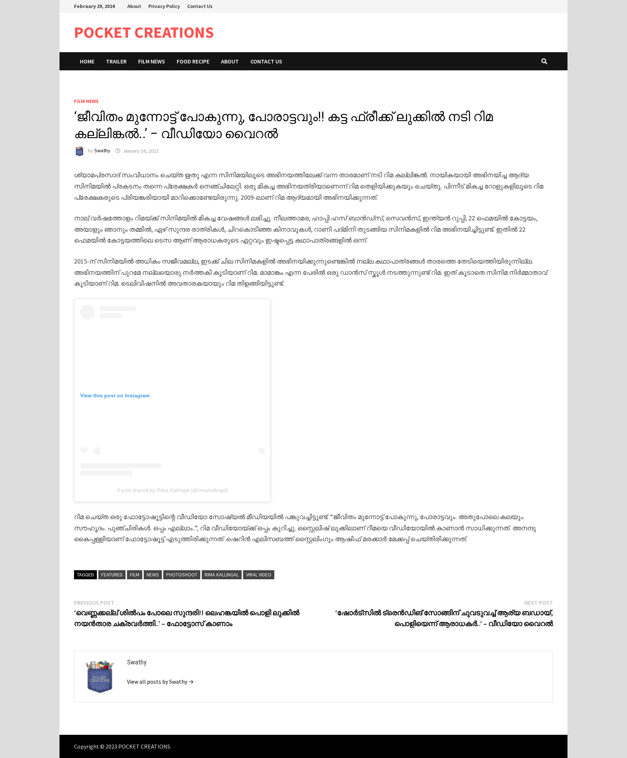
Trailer (116, 61)
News (153, 574)
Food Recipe (193, 61)
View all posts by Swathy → (160, 681)
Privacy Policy (164, 6)
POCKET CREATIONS (144, 32)
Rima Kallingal (222, 574)
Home (87, 61)
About (134, 6)
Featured (112, 574)
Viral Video (258, 574)
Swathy (102, 151)
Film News (151, 61)
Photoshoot (181, 574)
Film (134, 574)
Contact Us (200, 6)
